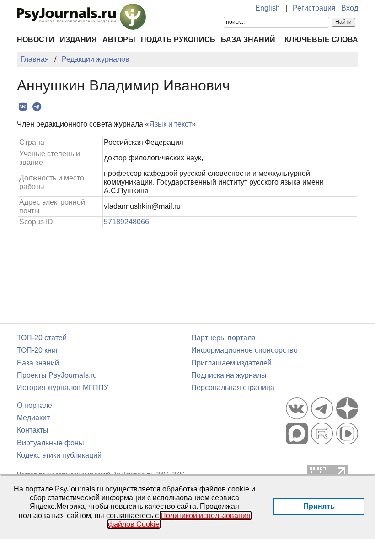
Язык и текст (170, 124)
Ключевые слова (321, 39)
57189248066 (126, 222)
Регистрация (314, 8)
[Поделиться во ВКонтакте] (22, 107)
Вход (349, 8)
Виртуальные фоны (50, 443)
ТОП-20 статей (42, 338)
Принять (319, 506)
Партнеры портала (223, 338)
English (267, 8)
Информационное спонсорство (244, 350)
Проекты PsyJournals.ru (57, 375)
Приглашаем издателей (231, 363)
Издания (78, 39)
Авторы (118, 39)
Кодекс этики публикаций (59, 455)
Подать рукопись (178, 39)
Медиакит (33, 418)
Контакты (32, 430)
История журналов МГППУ (62, 387)
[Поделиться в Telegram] (37, 107)
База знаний (248, 39)
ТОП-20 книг (38, 350)
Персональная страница (232, 387)
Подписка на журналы (229, 375)
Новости (35, 39)
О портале (34, 405)
